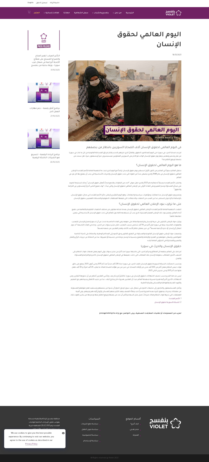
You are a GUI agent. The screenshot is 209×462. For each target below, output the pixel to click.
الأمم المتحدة (174, 299)
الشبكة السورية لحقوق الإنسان (166, 302)
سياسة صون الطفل (90, 430)
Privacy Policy (31, 444)
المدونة (136, 435)
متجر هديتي (134, 430)
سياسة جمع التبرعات (89, 424)
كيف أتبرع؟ (134, 424)
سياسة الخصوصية (90, 435)
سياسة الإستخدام (90, 441)
